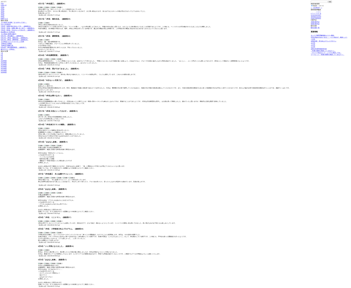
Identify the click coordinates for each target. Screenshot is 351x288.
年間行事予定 (315, 24)
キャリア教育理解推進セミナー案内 (322, 35)
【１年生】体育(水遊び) (8, 34)
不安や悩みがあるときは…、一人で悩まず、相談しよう (329, 37)
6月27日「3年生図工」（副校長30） (12, 36)
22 (317, 16)
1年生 (2, 7)
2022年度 (4, 68)
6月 (2, 55)
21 (316, 16)
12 (313, 15)
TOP (2, 3)
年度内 (315, 6)
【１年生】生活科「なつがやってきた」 (14, 22)
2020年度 (4, 72)
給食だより (4, 18)
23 (319, 16)
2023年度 (4, 66)
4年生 (2, 13)
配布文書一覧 (315, 28)
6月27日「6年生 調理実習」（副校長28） (15, 39)
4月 (2, 59)
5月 (2, 57)
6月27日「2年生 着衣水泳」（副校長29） (15, 38)
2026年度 (4, 61)
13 (314, 15)
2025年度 (4, 63)
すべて (321, 6)
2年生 (2, 9)
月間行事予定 (315, 22)
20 (314, 16)
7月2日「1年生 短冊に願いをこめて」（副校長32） (18, 28)
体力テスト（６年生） (8, 49)
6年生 (2, 16)
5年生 (2, 15)
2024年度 (4, 64)
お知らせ (4, 5)
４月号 (313, 45)
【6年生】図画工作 (7, 45)
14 (316, 15)
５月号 (313, 47)
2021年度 (4, 70)
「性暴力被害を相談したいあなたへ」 (323, 51)
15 (317, 15)
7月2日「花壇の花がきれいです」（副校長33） (16, 26)
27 (314, 18)
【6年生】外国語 (6, 43)
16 (319, 15)
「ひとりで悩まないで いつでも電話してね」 (326, 52)
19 (313, 16)
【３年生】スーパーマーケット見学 (12, 41)
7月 (2, 53)
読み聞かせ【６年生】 (8, 32)
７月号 (313, 39)
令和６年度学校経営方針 (319, 49)
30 (319, 18)
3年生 (2, 11)
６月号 (313, 43)
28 (316, 18)
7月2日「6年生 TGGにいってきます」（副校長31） (18, 30)
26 (313, 18)
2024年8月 (316, 7)
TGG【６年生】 (6, 24)
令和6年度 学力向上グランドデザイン (323, 41)
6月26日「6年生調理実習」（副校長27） (14, 47)
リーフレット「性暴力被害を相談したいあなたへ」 (327, 54)
